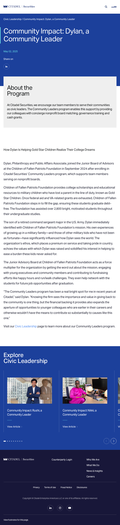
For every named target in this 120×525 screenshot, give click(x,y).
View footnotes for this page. (16, 520)
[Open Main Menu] (113, 7)
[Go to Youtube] (70, 508)
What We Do (92, 465)
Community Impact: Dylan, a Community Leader (49, 19)
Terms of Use (50, 487)
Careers (90, 476)
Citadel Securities (19, 470)
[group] (29, 401)
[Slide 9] (21, 441)
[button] (6, 66)
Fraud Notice (66, 487)
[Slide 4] (11, 441)
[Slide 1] (5, 441)
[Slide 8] (19, 441)
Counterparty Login (62, 459)
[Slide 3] (9, 441)
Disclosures (82, 487)
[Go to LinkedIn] (50, 508)
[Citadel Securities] (19, 7)
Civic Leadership (13, 19)
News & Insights (94, 470)
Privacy (36, 487)
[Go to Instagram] (60, 508)
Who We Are (92, 459)
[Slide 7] (17, 441)
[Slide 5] (13, 441)
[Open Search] (106, 7)
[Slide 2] (7, 441)
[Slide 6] (15, 441)
